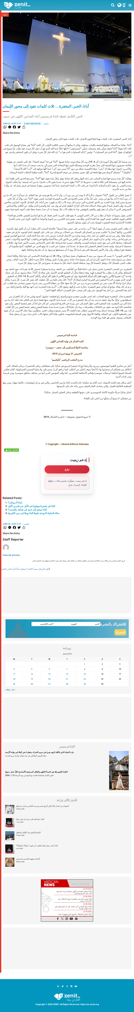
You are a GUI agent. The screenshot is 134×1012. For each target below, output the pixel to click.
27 (49, 684)
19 (32, 679)
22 (85, 679)
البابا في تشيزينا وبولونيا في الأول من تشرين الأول (31, 506)
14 (67, 674)
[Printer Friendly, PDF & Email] (11, 450)
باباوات (5, 15)
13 (49, 674)
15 (85, 674)
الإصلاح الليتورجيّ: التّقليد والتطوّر (28, 832)
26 (32, 684)
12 (32, 674)
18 (14, 679)
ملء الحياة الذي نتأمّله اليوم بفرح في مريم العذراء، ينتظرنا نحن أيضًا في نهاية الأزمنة (39, 752)
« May (7, 690)
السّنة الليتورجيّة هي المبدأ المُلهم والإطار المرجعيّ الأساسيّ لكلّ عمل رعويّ (36, 772)
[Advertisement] (67, 595)
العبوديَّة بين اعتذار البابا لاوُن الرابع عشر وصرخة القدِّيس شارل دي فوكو (42, 806)
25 (14, 684)
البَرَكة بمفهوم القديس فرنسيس (28, 859)
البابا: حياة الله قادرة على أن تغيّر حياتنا (30, 819)
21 (67, 679)
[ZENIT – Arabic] (37, 5)
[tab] (54, 883)
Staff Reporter (32, 124)
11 (14, 674)
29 (85, 684)
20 (49, 679)
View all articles (11, 555)
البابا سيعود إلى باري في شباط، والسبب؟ (27, 509)
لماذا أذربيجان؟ (15, 502)
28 (67, 684)
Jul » (13, 690)
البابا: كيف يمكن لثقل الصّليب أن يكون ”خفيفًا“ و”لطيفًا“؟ (37, 846)
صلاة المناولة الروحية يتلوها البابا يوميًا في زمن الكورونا (33, 513)
